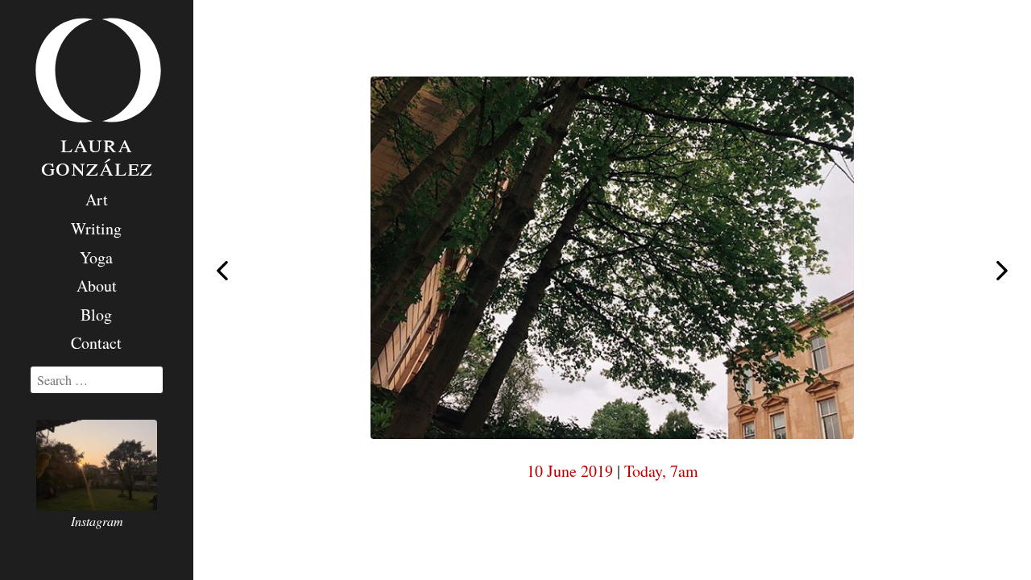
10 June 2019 (570, 471)
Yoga (96, 257)
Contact (96, 343)
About (97, 285)
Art (96, 199)
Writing (96, 228)
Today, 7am (661, 471)
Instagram (97, 520)
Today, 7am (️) (222, 270)
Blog (96, 314)
